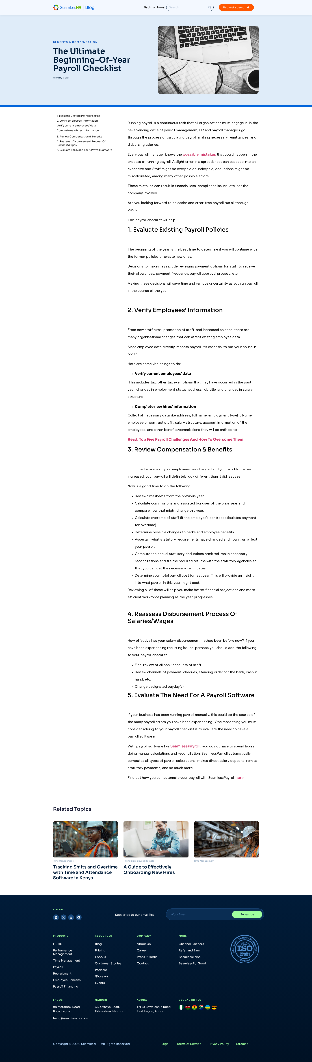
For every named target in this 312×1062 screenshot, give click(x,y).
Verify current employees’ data (76, 125)
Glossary (101, 976)
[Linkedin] (56, 917)
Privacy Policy (219, 1044)
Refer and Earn (189, 950)
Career (142, 950)
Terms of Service (189, 1044)
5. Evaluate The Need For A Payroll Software (84, 150)
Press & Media (147, 957)
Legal (165, 1044)
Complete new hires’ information (78, 130)
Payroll (58, 967)
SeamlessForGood (192, 963)
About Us (144, 944)
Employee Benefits (67, 980)
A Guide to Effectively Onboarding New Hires (149, 869)
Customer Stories (108, 963)
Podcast (101, 970)
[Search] (209, 7)
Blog (98, 944)
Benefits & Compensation (75, 42)
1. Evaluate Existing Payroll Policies (78, 115)
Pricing (100, 950)
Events (100, 983)
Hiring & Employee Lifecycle (139, 860)
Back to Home (154, 7)
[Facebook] (79, 917)
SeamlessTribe (190, 957)
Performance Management (62, 952)
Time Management (63, 860)
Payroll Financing (65, 986)
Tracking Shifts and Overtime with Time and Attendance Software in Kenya (85, 872)
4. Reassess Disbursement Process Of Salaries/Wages (81, 143)
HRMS (57, 944)
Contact (143, 963)
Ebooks (100, 957)
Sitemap (242, 1044)
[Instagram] (71, 917)
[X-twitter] (63, 917)
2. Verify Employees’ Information (77, 120)
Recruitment (62, 973)
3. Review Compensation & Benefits (79, 136)
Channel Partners (191, 944)
